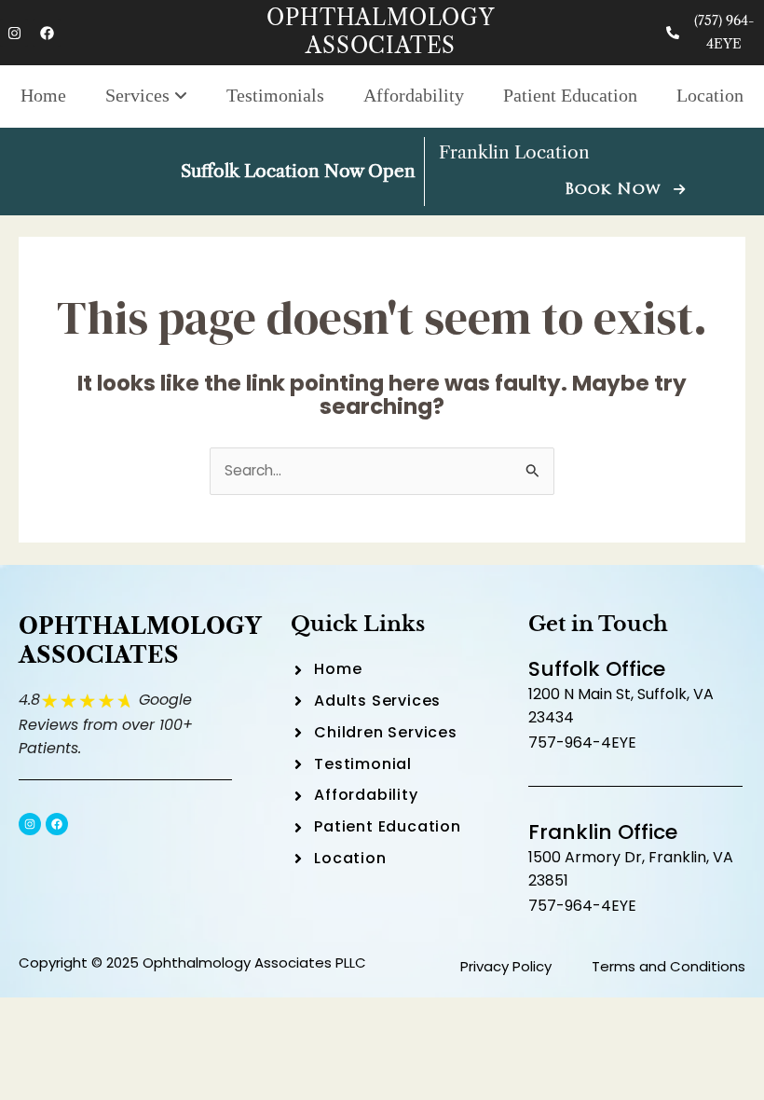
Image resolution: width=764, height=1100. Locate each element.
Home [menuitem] (43, 95)
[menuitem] (146, 96)
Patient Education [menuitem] (570, 95)
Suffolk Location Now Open (298, 171)
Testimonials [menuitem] (275, 95)
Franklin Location (514, 152)
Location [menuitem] (710, 95)
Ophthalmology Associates (380, 32)
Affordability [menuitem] (413, 95)
